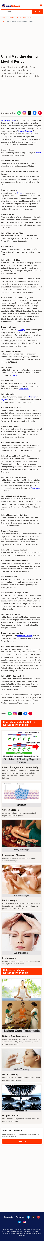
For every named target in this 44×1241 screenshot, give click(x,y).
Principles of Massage (13, 855)
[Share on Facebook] (35, 113)
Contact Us (8, 1217)
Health (11, 18)
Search (37, 12)
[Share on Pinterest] (40, 113)
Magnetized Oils (11, 1115)
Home (4, 18)
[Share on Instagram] (24, 113)
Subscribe (22, 1141)
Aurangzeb (35, 488)
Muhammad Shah (24, 636)
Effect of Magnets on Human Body (20, 767)
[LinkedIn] (19, 1222)
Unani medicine (8, 120)
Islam (14, 375)
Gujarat (4, 399)
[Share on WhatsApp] (19, 113)
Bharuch (32, 397)
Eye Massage (9, 958)
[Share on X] (29, 113)
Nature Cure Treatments (15, 1036)
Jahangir (21, 330)
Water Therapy (10, 1074)
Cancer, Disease (10, 809)
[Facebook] (28, 1217)
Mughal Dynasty (25, 131)
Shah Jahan (24, 389)
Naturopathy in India (24, 18)
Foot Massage (9, 900)
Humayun (21, 193)
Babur (38, 152)
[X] (33, 1217)
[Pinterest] (38, 1217)
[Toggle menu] (41, 4)
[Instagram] (24, 1222)
